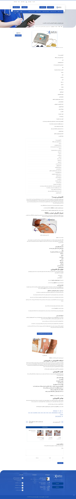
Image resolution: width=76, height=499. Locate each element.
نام (62, 457)
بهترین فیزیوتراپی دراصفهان (59, 207)
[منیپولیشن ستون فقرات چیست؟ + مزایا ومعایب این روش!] (48, 487)
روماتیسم (62, 77)
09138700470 (57, 487)
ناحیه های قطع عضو (60, 62)
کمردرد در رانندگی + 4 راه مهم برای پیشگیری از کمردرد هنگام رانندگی (42, 478)
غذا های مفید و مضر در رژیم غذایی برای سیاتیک (42, 483)
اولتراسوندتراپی (61, 96)
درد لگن (42, 412)
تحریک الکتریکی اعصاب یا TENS (59, 57)
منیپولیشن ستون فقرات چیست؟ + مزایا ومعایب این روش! (43, 487)
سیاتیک (62, 72)
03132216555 (57, 483)
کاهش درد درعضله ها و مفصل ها (58, 69)
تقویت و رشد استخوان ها (59, 119)
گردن (62, 60)
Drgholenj (50, 357)
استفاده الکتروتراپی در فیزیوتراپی (59, 104)
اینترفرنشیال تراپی (61, 101)
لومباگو (62, 87)
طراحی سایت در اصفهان (45, 496)
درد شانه (47, 412)
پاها (62, 67)
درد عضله (62, 82)
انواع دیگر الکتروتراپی (60, 94)
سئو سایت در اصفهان (39, 496)
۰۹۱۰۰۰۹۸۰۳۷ (29, 496)
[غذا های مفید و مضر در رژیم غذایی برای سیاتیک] (48, 483)
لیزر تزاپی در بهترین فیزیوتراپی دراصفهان (58, 99)
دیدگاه (62, 448)
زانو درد (31, 412)
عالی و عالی (32, 496)
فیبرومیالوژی (61, 92)
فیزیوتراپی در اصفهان (32, 479)
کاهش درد (62, 111)
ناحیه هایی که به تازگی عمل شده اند (58, 65)
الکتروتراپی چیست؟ (60, 55)
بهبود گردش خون (61, 109)
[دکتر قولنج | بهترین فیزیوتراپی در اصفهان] (58, 7)
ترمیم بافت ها (61, 116)
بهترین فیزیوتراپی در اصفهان (58, 416)
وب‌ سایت (37, 457)
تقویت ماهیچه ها (61, 114)
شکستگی (62, 84)
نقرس (62, 79)
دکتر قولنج (56, 308)
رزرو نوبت (34, 477)
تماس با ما (34, 481)
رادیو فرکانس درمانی (35, 412)
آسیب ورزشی (60, 412)
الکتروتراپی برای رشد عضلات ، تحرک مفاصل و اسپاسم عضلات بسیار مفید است (53, 121)
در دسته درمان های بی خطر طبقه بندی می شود (57, 128)
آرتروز (62, 74)
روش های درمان (41, 439)
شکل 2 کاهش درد (61, 136)
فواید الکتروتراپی (61, 106)
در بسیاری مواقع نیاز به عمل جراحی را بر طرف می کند (56, 123)
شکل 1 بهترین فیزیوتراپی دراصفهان (58, 133)
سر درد (29, 412)
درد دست (50, 412)
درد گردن (44, 412)
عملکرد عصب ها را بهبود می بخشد (58, 126)
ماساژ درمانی (61, 414)
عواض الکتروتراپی (61, 131)
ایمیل (50, 457)
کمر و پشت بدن (61, 89)
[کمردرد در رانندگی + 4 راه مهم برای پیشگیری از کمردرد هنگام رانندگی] (48, 478)
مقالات (34, 480)
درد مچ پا (39, 412)
